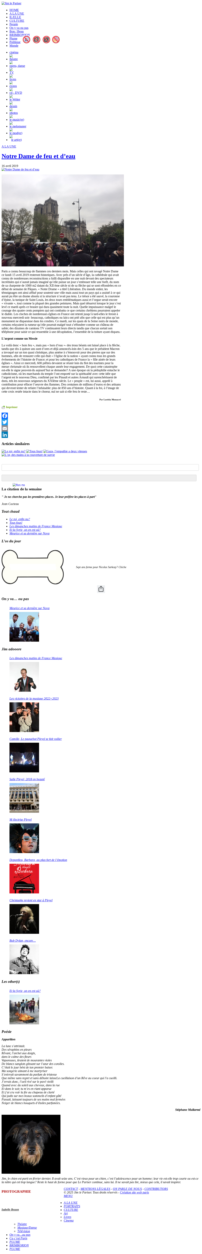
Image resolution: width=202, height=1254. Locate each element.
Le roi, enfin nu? (19, 519)
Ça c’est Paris (18, 1238)
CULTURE (16, 20)
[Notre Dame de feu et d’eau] (20, 169)
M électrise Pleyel (20, 819)
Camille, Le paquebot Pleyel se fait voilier (35, 739)
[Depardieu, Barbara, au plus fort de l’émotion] (24, 878)
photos (13, 113)
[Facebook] (61, 416)
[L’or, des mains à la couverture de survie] (28, 455)
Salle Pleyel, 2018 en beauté (27, 779)
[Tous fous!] (34, 451)
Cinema (69, 1220)
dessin (13, 106)
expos (13, 86)
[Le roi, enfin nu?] (13, 451)
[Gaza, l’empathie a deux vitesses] (65, 451)
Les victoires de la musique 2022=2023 (34, 698)
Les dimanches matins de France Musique (35, 526)
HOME (14, 10)
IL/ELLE (15, 17)
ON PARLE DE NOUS (127, 1189)
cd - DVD (15, 92)
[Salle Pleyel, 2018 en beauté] (24, 798)
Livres (67, 1217)
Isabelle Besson (10, 1209)
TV (11, 72)
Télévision (23, 1231)
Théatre (22, 1224)
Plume (13, 38)
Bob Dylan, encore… (22, 940)
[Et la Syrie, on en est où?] (24, 1009)
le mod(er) (15, 133)
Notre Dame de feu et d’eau (38, 156)
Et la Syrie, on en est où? (25, 529)
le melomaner (17, 126)
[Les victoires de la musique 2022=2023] (24, 717)
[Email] (61, 428)
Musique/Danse (27, 1227)
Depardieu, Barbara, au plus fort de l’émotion (38, 860)
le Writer (14, 99)
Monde (13, 45)
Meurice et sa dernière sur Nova (29, 533)
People (13, 24)
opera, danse (17, 65)
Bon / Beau (16, 31)
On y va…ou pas (19, 1234)
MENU (68, 1196)
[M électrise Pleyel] (24, 838)
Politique (15, 42)
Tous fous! (15, 522)
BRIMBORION (19, 35)
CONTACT (71, 1189)
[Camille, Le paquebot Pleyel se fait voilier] (24, 757)
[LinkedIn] (61, 435)
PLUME (14, 1242)
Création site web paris (134, 1192)
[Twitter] (61, 422)
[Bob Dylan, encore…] (24, 959)
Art (66, 1213)
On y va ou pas (18, 27)
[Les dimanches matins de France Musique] (24, 677)
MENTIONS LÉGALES (95, 1189)
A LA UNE (16, 13)
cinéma (13, 52)
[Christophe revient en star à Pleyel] (24, 919)
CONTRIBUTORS (156, 1189)
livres (12, 79)
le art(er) (16, 139)
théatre (13, 59)
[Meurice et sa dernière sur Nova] (24, 627)
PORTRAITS (72, 1206)
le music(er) (16, 119)
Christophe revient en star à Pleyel (30, 900)
